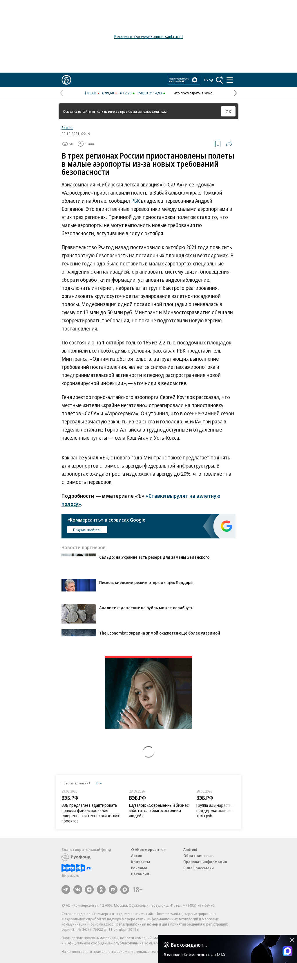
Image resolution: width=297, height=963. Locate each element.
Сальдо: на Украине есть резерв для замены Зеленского (154, 557)
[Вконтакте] (77, 889)
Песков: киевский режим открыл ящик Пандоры (146, 582)
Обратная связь (198, 855)
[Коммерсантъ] (66, 80)
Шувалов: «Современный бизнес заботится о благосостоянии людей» (159, 810)
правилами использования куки (144, 111)
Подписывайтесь (87, 529)
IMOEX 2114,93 (149, 93)
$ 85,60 (90, 93)
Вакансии (140, 873)
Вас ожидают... (189, 944)
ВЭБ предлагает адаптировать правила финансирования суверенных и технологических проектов (90, 813)
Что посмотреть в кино (193, 93)
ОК (228, 111)
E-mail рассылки (198, 867)
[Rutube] (113, 889)
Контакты (140, 861)
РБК (135, 200)
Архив (136, 855)
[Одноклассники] (101, 889)
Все (99, 783)
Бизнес (67, 127)
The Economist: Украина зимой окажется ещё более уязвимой (159, 633)
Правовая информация (205, 861)
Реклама (139, 867)
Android (190, 849)
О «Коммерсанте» (148, 849)
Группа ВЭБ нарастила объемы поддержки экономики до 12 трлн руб (223, 810)
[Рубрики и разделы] (229, 80)
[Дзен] (89, 889)
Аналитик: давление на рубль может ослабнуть (146, 607)
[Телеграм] (65, 889)
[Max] (124, 889)
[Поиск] (219, 80)
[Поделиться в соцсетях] (229, 143)
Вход (208, 79)
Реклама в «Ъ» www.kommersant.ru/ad (148, 36)
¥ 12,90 (126, 93)
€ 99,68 (108, 93)
